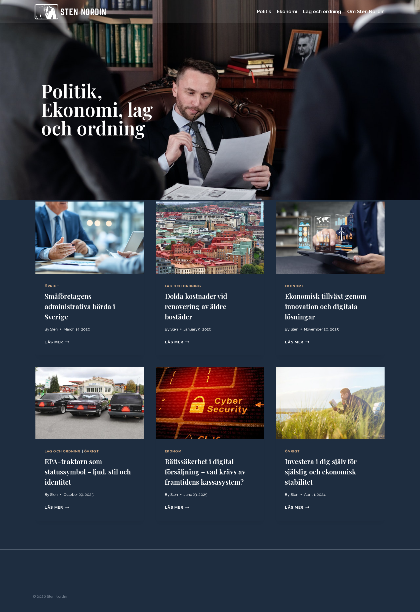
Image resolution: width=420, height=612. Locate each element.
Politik (264, 11)
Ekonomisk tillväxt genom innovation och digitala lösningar (325, 306)
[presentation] (89, 238)
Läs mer (55, 342)
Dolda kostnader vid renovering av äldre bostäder (196, 306)
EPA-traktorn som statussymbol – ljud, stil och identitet (88, 471)
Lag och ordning (322, 11)
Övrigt (52, 286)
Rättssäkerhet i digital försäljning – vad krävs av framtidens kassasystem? (205, 471)
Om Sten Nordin (366, 11)
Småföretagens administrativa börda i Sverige (80, 306)
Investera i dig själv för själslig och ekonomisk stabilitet (321, 471)
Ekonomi (287, 11)
